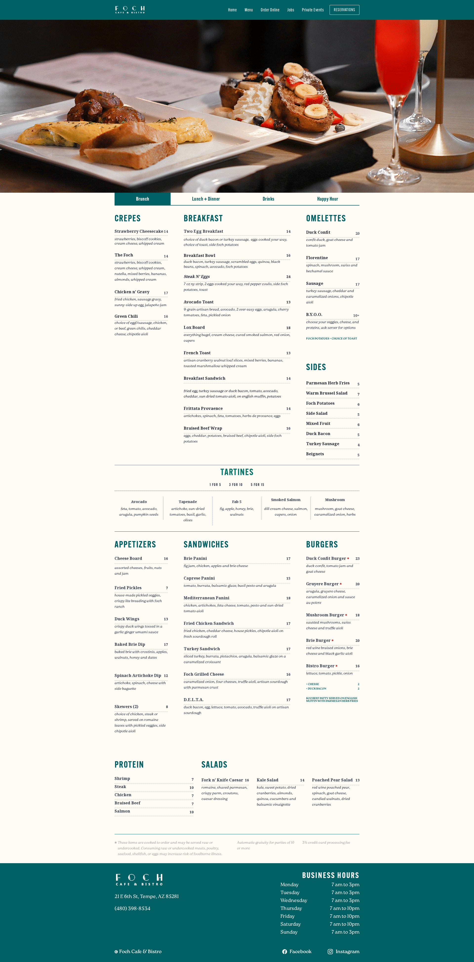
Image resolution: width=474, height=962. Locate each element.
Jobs (290, 10)
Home (232, 10)
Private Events (313, 10)
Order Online (270, 10)
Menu (249, 10)
